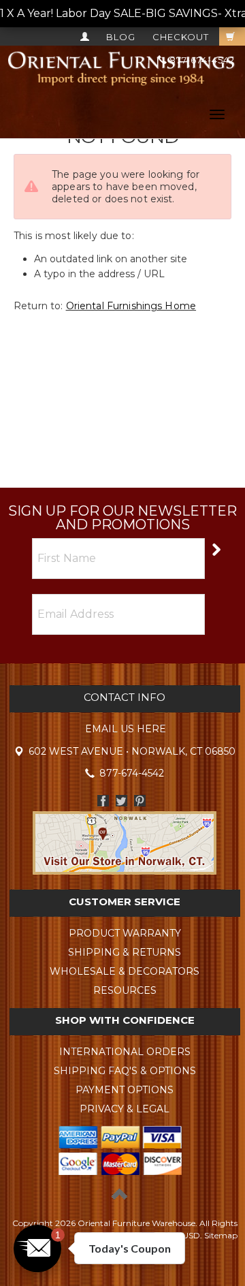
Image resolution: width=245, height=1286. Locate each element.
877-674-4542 (201, 59)
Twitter (121, 800)
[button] (37, 1248)
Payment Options (125, 1090)
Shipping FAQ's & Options (125, 1071)
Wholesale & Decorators (124, 971)
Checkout (180, 36)
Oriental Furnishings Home (131, 306)
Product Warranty (125, 933)
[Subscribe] (215, 549)
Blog (120, 36)
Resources (125, 990)
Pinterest (140, 800)
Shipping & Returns (124, 952)
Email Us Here (125, 729)
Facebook (103, 800)
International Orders (125, 1052)
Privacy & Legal (124, 1109)
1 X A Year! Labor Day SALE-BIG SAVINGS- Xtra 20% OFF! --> (122, 13)
